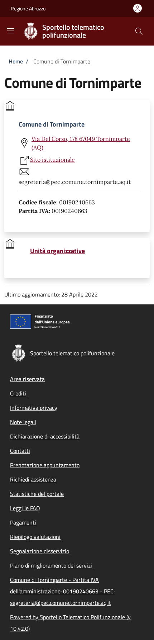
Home (16, 61)
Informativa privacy (33, 407)
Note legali (23, 422)
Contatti (20, 450)
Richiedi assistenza (33, 479)
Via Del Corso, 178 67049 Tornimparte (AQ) (81, 143)
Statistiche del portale (37, 493)
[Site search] (139, 31)
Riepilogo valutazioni (35, 536)
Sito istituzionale (52, 159)
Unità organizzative (57, 251)
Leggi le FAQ (25, 508)
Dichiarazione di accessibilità (45, 436)
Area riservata (27, 379)
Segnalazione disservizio (39, 551)
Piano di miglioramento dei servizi (51, 565)
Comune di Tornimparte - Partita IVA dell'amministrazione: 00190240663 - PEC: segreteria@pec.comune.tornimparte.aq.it (62, 591)
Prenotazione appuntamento (45, 465)
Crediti (18, 393)
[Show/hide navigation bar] (10, 30)
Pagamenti (23, 522)
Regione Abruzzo (28, 8)
